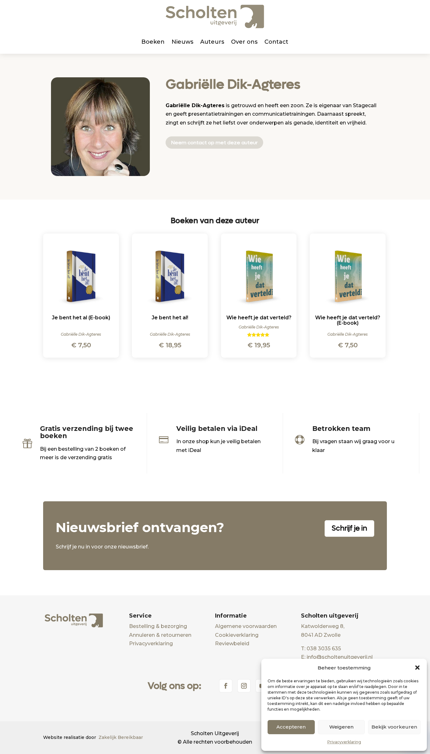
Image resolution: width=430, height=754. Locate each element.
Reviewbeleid (232, 644)
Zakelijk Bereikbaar (121, 737)
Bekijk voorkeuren (394, 727)
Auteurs (212, 41)
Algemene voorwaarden (246, 626)
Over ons (244, 41)
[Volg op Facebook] (225, 685)
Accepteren (291, 727)
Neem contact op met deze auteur (214, 142)
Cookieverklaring (236, 635)
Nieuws (182, 41)
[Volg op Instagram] (244, 685)
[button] (417, 667)
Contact (276, 41)
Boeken (153, 41)
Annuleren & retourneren (160, 635)
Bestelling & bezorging (158, 626)
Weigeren (341, 727)
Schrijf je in (349, 528)
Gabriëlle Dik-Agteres (233, 84)
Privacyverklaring (344, 742)
